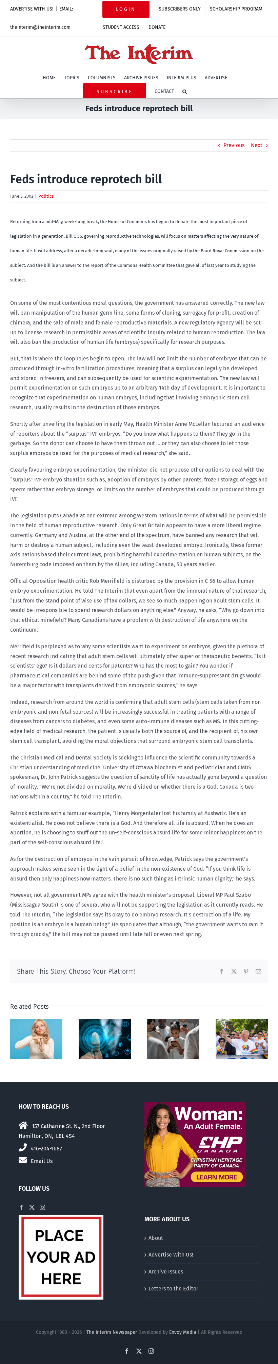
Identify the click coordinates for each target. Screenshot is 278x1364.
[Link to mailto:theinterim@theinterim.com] (23, 1160)
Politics (46, 196)
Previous (233, 145)
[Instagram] (42, 1207)
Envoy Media (182, 1332)
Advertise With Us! (170, 1254)
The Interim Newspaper (111, 1332)
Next (256, 145)
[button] (184, 91)
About (155, 1238)
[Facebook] (21, 1207)
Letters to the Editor (173, 1288)
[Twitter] (32, 1207)
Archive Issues (165, 1271)
